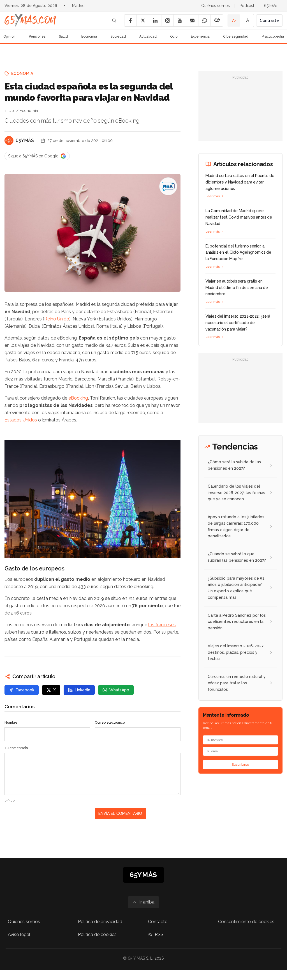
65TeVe (270, 5)
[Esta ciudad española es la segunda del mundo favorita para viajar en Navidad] (168, 186)
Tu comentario (16, 748)
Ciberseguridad (235, 36)
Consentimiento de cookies (246, 921)
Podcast (247, 5)
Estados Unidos (20, 420)
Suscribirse (240, 765)
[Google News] (216, 20)
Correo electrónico (110, 722)
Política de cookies (97, 934)
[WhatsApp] (204, 20)
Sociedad (118, 36)
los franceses (162, 624)
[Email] (192, 20)
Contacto (158, 921)
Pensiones (37, 36)
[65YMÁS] (8, 140)
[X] (142, 20)
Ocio (173, 36)
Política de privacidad (100, 921)
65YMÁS (25, 140)
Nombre (10, 722)
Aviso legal (19, 934)
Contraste (269, 20)
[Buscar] (114, 20)
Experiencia (200, 36)
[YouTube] (179, 20)
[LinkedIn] (155, 20)
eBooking (78, 398)
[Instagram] (167, 20)
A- (234, 20)
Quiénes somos (215, 5)
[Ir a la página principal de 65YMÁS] (30, 20)
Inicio (9, 110)
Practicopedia (273, 36)
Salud (63, 36)
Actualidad (148, 36)
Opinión (9, 36)
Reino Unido (56, 319)
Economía (89, 36)
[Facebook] (130, 20)
